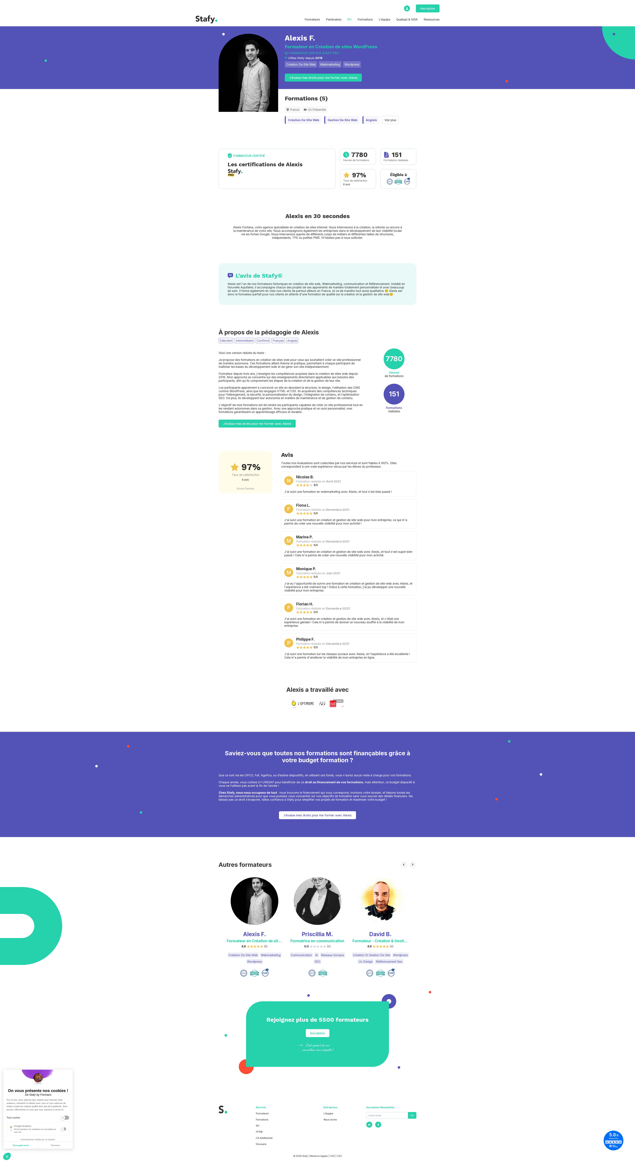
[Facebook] (378, 1125)
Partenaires (333, 19)
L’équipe (384, 19)
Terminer (55, 1145)
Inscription (427, 8)
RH (349, 19)
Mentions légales (319, 1156)
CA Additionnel (264, 1137)
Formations (365, 19)
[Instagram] (369, 1125)
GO (412, 1115)
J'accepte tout (21, 1145)
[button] (7, 1156)
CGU (332, 1156)
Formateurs (312, 19)
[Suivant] (412, 864)
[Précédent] (403, 864)
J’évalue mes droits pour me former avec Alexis (323, 77)
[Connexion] (407, 8)
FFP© (259, 1131)
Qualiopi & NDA (407, 19)
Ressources (432, 19)
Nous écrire (330, 1119)
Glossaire (261, 1144)
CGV (339, 1156)
